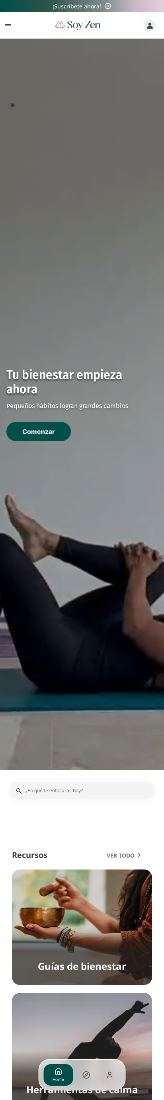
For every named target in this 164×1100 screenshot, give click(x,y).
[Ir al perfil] (110, 1075)
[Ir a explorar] (86, 1075)
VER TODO (125, 855)
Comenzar (38, 432)
